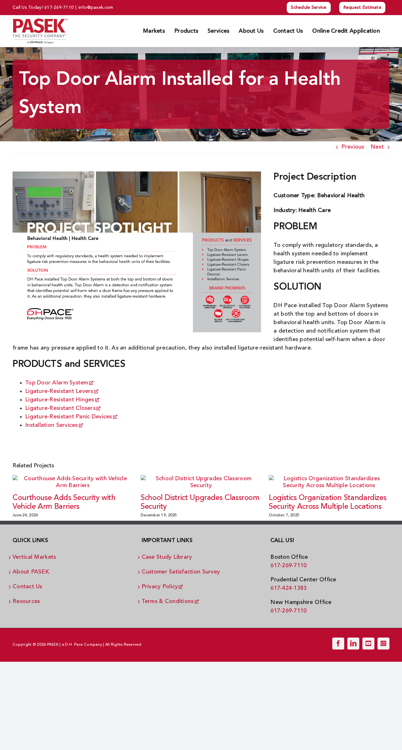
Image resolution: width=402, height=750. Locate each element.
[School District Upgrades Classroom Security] (201, 482)
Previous (352, 147)
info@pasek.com (96, 7)
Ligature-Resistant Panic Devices (68, 417)
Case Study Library (167, 557)
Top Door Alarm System (56, 383)
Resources (26, 601)
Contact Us (27, 587)
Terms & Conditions (168, 601)
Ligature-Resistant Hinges (59, 400)
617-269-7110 (58, 7)
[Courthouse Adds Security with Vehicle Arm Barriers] (73, 482)
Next (377, 147)
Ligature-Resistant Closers (60, 408)
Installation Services (51, 425)
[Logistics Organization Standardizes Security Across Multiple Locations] (329, 482)
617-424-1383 (288, 588)
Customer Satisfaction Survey (181, 572)
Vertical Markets (34, 557)
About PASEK (31, 572)
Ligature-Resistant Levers (59, 391)
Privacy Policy (160, 587)
